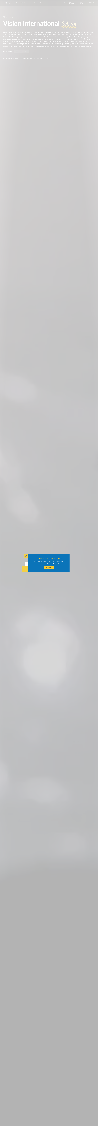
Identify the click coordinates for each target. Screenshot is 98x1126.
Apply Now (49, 567)
